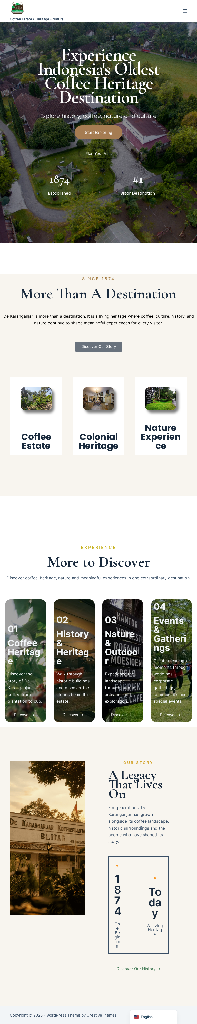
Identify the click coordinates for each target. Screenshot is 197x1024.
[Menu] (185, 11)
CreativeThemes (102, 1015)
